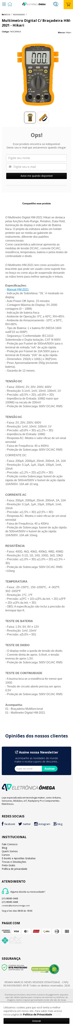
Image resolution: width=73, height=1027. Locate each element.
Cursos (6, 854)
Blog (4, 847)
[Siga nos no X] (25, 824)
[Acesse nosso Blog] (58, 824)
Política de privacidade (14, 868)
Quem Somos (10, 851)
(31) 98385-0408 (10, 898)
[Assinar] (50, 769)
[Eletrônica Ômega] (33, 3)
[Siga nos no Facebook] (9, 824)
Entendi (36, 1021)
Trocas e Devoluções (14, 861)
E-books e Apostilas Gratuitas (19, 858)
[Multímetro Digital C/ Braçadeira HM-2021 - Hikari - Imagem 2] (43, 117)
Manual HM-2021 (18, 289)
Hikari (68, 32)
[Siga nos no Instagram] (43, 824)
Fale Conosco (10, 844)
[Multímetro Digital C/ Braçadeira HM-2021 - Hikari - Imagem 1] (30, 117)
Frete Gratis (8, 865)
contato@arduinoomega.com (16, 905)
